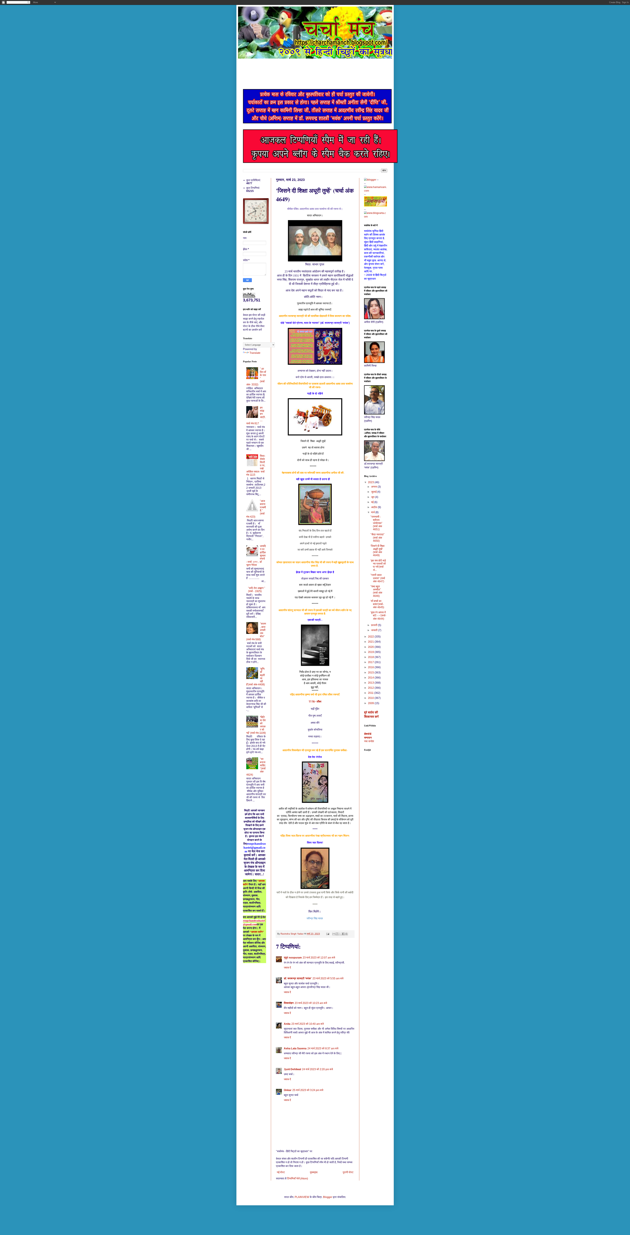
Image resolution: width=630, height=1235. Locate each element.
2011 (371, 692)
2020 (371, 647)
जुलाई (374, 491)
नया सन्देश (369, 741)
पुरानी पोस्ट (348, 1172)
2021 (371, 641)
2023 (371, 482)
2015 (371, 672)
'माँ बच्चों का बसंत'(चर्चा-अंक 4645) (377, 604)
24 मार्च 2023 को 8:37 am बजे (322, 1048)
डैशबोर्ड (367, 733)
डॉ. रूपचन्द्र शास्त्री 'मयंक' (298, 978)
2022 (371, 636)
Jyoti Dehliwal (292, 1069)
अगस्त (374, 486)
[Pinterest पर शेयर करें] (346, 934)
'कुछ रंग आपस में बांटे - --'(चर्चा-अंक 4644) (378, 615)
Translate (255, 352)
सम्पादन (368, 737)
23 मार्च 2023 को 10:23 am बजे (311, 1003)
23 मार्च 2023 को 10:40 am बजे (307, 1023)
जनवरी (374, 630)
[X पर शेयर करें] (340, 934)
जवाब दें (287, 967)
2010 (371, 698)
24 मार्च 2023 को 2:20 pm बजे (317, 1069)
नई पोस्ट (281, 1172)
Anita (287, 1023)
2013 (371, 682)
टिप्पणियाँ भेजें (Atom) (297, 1178)
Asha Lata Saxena (295, 1048)
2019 (371, 652)
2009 (371, 703)
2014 (371, 677)
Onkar (287, 1090)
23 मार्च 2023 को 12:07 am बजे (319, 957)
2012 (371, 687)
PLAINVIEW (302, 1197)
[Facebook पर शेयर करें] (343, 934)
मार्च (373, 512)
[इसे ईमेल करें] (334, 934)
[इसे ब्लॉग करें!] (337, 934)
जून (373, 497)
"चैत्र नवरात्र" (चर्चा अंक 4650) (377, 537)
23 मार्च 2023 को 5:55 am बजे (328, 978)
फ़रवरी (374, 625)
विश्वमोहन (289, 1003)
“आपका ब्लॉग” (257, 931)
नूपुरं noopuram (293, 957)
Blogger (327, 1197)
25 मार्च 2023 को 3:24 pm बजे (307, 1090)
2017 (371, 662)
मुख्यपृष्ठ (314, 1172)
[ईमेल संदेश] (327, 933)
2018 (371, 657)
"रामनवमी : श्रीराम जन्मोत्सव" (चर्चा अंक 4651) (376, 523)
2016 (371, 667)
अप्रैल (374, 507)
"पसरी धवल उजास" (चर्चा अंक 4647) (377, 578)
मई (372, 502)
